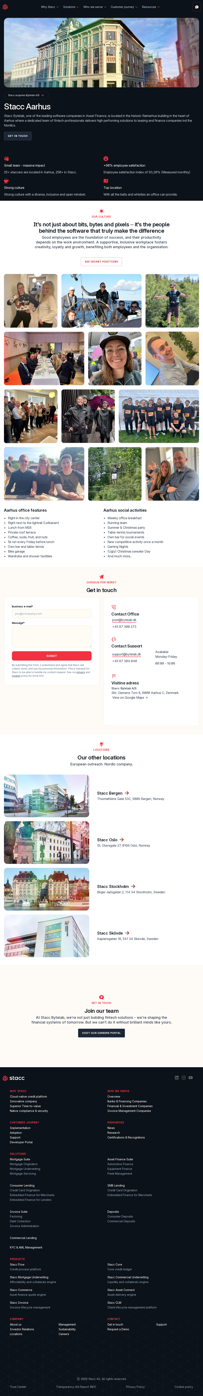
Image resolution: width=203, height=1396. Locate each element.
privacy (81, 672)
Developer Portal (21, 1142)
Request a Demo (118, 1329)
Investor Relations (22, 1329)
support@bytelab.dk (126, 654)
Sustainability (67, 1329)
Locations (16, 1334)
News (111, 1128)
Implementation (20, 1128)
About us (15, 1324)
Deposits (113, 1211)
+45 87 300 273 (124, 627)
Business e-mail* (22, 606)
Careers (64, 1334)
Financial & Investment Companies (130, 1106)
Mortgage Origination (24, 1164)
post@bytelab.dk (124, 620)
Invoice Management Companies (129, 1110)
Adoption (16, 1132)
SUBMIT (51, 656)
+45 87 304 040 (124, 661)
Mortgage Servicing (23, 1173)
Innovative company (23, 1101)
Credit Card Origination (25, 1190)
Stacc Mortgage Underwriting (29, 1277)
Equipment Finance (119, 1168)
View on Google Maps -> (130, 697)
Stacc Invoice (19, 1302)
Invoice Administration (24, 1226)
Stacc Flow (17, 1264)
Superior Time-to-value (25, 1106)
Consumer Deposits (120, 1216)
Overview (113, 1096)
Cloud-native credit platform (28, 1096)
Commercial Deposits (121, 1221)
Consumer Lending (22, 1185)
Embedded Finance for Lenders (31, 1199)
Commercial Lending (23, 1238)
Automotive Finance (120, 1164)
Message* (18, 622)
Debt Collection (20, 1221)
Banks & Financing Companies (127, 1101)
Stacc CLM (114, 1302)
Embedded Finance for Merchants (32, 1195)
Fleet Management (119, 1173)
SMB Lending (116, 1185)
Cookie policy (184, 1386)
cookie (16, 675)
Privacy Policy (135, 1386)
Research (113, 1132)
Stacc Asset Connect (121, 1290)
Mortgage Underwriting (25, 1168)
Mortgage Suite (20, 1159)
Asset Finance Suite (120, 1159)
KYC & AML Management (26, 1247)
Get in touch (115, 1324)
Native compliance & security (29, 1110)
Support (15, 1137)
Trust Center (18, 1386)
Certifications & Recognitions (126, 1137)
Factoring (16, 1216)
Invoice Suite (19, 1211)
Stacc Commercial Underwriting (127, 1277)
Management (67, 1324)
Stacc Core (114, 1264)
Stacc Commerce (21, 1290)
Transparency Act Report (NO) (76, 1386)
